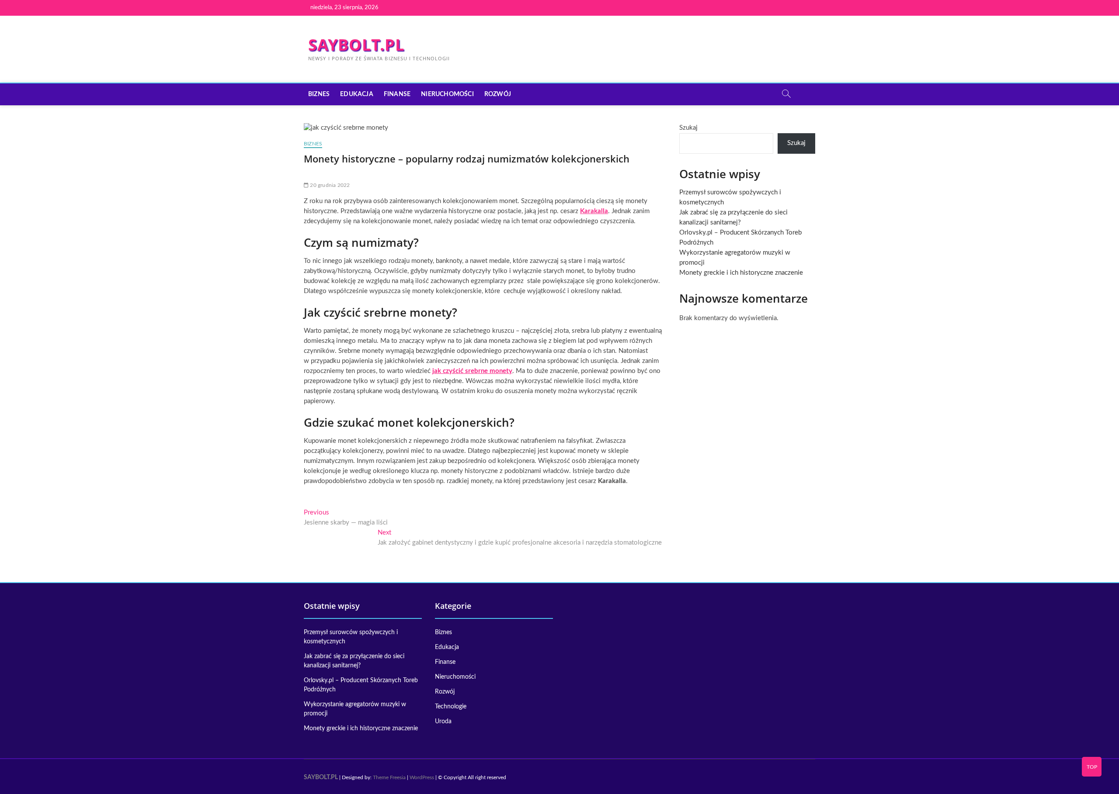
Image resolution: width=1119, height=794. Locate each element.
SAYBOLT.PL (356, 45)
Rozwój (497, 94)
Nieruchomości (447, 94)
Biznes (319, 94)
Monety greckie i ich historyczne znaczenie (741, 272)
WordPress (422, 777)
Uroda (443, 721)
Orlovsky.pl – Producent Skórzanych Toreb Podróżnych (361, 685)
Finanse (397, 94)
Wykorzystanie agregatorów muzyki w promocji (355, 709)
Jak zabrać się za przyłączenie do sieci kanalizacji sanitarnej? (354, 661)
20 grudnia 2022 (329, 185)
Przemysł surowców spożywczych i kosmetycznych (351, 637)
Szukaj (688, 127)
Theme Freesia (389, 777)
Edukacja (356, 94)
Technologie (450, 707)
